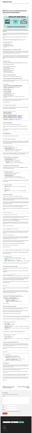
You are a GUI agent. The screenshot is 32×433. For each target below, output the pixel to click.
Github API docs (15, 56)
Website (3, 409)
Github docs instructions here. (13, 238)
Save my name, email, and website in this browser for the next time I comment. (11, 411)
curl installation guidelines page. (13, 214)
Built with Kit (13, 424)
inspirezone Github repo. (25, 62)
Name (3, 405)
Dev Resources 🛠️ (27, 3)
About (18, 3)
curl (14, 205)
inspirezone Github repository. (21, 39)
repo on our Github (5, 372)
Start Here (15, 3)
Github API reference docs (21, 217)
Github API (5, 29)
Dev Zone (23, 3)
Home (12, 3)
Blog (20, 3)
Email (3, 407)
